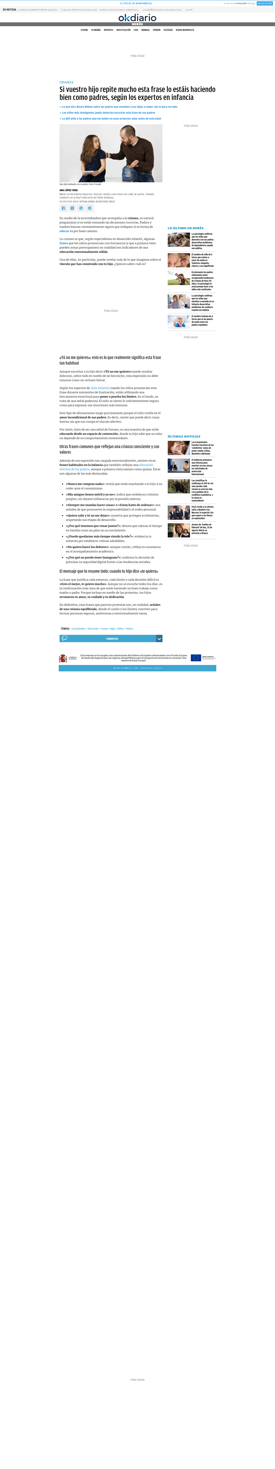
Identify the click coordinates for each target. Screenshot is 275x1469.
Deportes (108, 30)
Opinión (156, 30)
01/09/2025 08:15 (69, 201)
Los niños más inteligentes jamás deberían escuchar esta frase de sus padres (108, 112)
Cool (136, 30)
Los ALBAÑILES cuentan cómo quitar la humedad (164, 10)
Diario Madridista (185, 30)
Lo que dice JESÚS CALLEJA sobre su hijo (79, 10)
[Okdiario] (137, 18)
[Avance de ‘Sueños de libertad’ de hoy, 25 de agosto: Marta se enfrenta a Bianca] (180, 530)
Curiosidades (78, 628)
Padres (129, 628)
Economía (96, 30)
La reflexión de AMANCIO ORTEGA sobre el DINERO (40, 10)
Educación (93, 628)
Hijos (112, 628)
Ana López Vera (69, 190)
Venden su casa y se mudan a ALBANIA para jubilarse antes (125, 10)
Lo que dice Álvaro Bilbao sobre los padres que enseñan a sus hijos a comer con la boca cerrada (119, 106)
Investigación (123, 30)
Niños (121, 628)
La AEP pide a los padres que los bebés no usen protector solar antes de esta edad (111, 118)
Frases (104, 628)
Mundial (145, 30)
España (84, 30)
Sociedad (168, 30)
